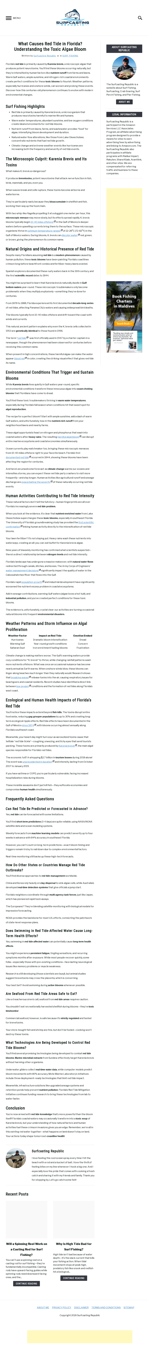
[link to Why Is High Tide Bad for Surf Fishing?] (74, 1219)
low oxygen (22, 686)
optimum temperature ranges (43, 230)
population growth (31, 582)
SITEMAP (129, 1307)
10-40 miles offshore (42, 222)
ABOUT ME (124, 101)
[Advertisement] (124, 231)
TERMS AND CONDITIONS (106, 1307)
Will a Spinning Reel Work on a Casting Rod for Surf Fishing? (26, 1249)
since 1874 (28, 725)
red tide (21, 338)
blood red (19, 358)
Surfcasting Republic (45, 55)
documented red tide (17, 457)
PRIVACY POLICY (61, 1307)
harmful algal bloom (68, 437)
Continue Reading (26, 1283)
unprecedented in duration (37, 761)
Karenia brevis (67, 745)
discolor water (70, 235)
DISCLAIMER (81, 1307)
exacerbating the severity (35, 482)
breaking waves (20, 677)
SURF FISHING (70, 55)
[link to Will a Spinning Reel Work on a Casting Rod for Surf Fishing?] (26, 1219)
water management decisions (22, 570)
